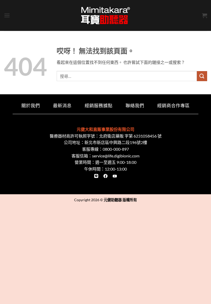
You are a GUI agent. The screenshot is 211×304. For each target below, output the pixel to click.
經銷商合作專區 (173, 105)
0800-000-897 (116, 149)
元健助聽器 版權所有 (120, 200)
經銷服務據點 (98, 105)
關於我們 (30, 105)
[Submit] (202, 76)
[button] (7, 15)
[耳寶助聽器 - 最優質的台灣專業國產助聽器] (105, 15)
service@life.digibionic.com (115, 155)
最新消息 (62, 105)
